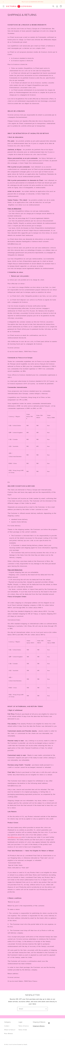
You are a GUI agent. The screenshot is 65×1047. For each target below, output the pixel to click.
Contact (6, 1026)
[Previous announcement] (3, 2)
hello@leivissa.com (14, 837)
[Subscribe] (46, 1009)
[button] (3, 6)
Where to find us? (9, 1029)
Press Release (8, 1033)
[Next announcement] (62, 2)
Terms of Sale (23, 1029)
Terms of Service (24, 1026)
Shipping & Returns (39, 1026)
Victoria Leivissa (13, 1044)
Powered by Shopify (22, 1044)
